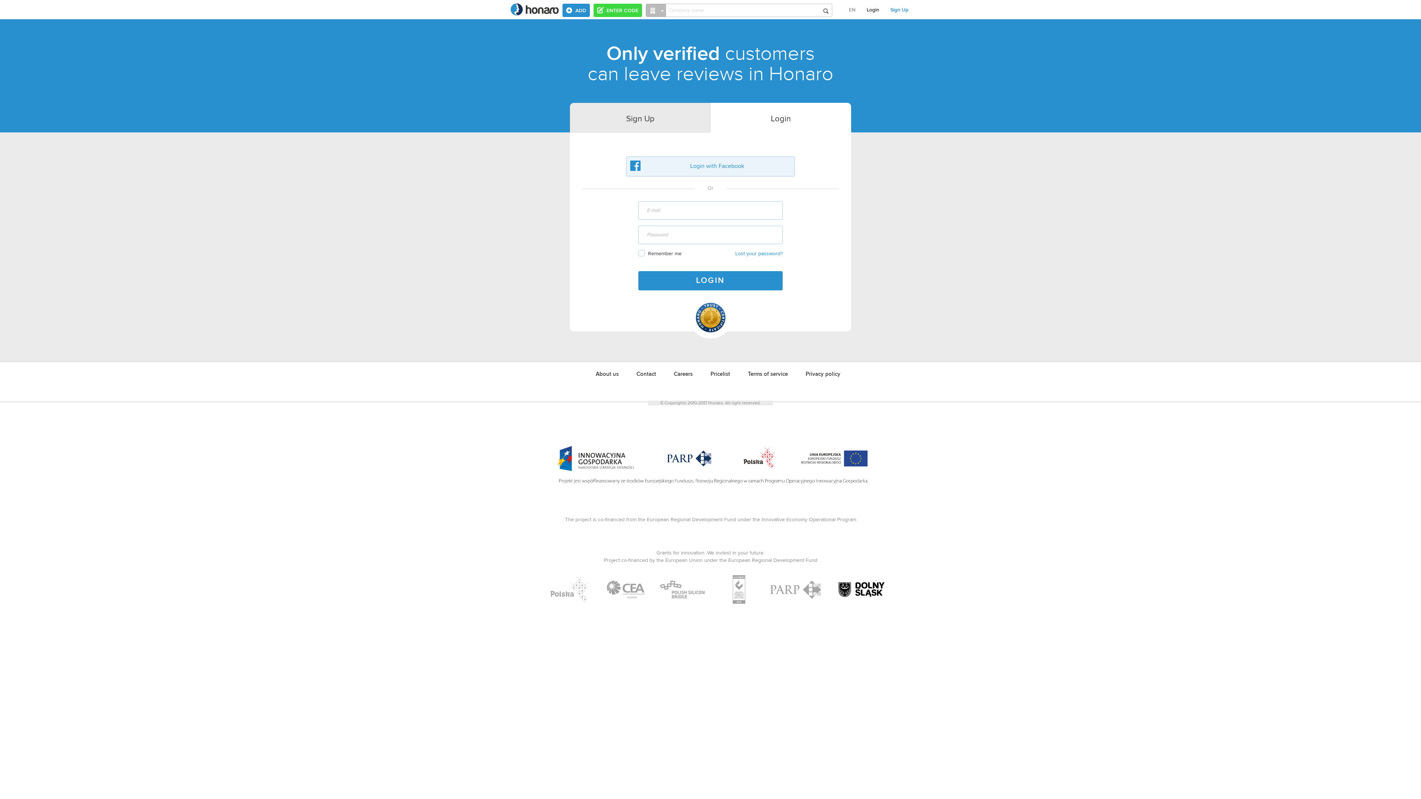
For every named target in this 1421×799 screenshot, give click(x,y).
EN (852, 10)
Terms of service (768, 374)
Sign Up (899, 10)
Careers (683, 374)
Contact (646, 374)
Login (873, 10)
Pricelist (720, 374)
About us (607, 374)
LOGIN (710, 281)
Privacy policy (823, 374)
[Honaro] (535, 13)
